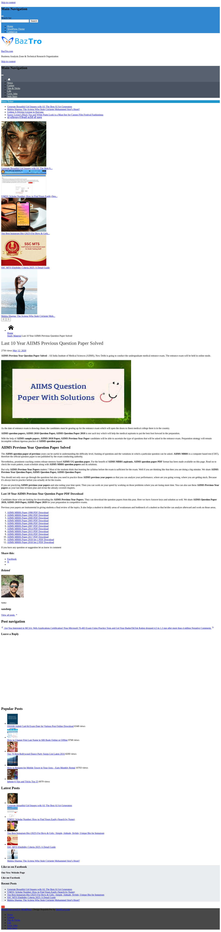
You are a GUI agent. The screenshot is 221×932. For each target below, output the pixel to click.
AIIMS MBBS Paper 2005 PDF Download (28, 520)
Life (9, 91)
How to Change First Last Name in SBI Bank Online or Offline (37, 740)
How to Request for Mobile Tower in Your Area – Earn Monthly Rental (41, 767)
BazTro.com (7, 51)
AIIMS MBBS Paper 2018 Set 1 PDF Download (30, 539)
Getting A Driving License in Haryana (25, 112)
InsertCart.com (63, 909)
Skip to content (8, 2)
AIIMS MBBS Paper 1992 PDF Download (28, 515)
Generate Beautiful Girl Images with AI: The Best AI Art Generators (39, 106)
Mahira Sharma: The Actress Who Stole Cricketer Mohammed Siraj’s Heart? (43, 109)
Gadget (10, 85)
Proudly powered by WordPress (16, 909)
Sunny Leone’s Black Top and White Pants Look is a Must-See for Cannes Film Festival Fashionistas (55, 114)
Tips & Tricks (13, 88)
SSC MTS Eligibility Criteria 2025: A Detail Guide (31, 847)
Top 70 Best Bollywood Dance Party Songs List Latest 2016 (36, 754)
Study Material (14, 336)
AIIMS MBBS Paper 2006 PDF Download (28, 523)
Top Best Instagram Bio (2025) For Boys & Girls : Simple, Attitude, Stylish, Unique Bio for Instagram (55, 833)
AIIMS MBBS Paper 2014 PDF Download (28, 528)
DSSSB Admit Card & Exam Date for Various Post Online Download (40, 726)
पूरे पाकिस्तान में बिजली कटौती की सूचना (24, 117)
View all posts (8, 615)
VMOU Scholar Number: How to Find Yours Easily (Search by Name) (41, 819)
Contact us (12, 31)
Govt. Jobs (12, 93)
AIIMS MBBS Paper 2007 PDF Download (28, 526)
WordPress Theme (16, 29)
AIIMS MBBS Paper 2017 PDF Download (28, 537)
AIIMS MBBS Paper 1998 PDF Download (28, 512)
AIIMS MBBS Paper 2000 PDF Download (28, 518)
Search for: (6, 18)
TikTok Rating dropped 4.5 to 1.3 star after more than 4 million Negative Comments (171, 628)
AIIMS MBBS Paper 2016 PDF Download (28, 534)
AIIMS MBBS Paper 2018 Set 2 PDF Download (30, 542)
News (10, 83)
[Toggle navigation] (2, 16)
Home (10, 26)
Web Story (12, 96)
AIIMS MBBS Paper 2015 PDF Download (28, 531)
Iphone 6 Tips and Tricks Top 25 (22, 781)
